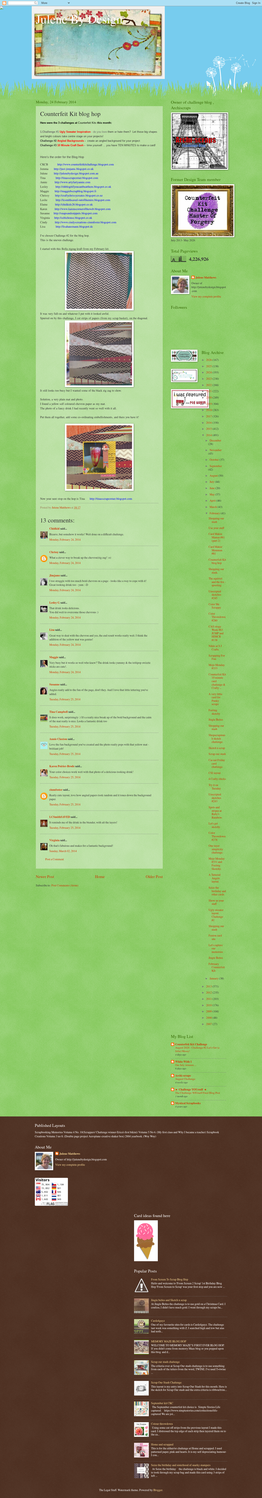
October (214, 460)
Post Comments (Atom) (64, 885)
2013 (209, 986)
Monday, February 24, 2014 (65, 539)
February (215, 513)
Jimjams (54, 575)
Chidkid (54, 529)
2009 (209, 1011)
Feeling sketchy (214, 711)
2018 (209, 410)
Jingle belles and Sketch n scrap (169, 1300)
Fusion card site (215, 937)
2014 (209, 435)
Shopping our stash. (216, 570)
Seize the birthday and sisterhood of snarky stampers (180, 1465)
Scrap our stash (217, 754)
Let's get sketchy (214, 825)
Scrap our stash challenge (165, 1362)
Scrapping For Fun (217, 657)
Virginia (54, 840)
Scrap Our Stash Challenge (166, 1382)
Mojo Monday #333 (217, 666)
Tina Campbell (58, 712)
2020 (209, 397)
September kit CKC (162, 1403)
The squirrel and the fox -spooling (217, 581)
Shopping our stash (216, 520)
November (216, 450)
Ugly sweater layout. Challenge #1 (216, 915)
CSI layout (215, 773)
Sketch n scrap (217, 748)
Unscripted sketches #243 (215, 797)
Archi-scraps (183, 1076)
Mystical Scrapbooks (188, 1103)
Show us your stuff (216, 902)
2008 (209, 1018)
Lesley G (54, 603)
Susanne (54, 684)
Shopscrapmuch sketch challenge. (217, 738)
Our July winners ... (185, 1065)
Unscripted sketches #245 (215, 594)
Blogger (157, 1490)
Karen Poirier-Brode (62, 766)
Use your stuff (216, 528)
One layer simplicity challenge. (216, 849)
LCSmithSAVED (59, 817)
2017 (209, 416)
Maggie (53, 657)
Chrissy (54, 552)
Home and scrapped (162, 1444)
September (216, 466)
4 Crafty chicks (217, 779)
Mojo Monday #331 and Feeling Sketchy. (217, 864)
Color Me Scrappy (215, 606)
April (213, 500)
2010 (209, 1005)
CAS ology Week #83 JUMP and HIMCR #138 (216, 633)
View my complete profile (206, 296)
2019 (209, 404)
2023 (209, 379)
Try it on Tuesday (215, 786)
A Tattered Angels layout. (214, 878)
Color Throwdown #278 (217, 836)
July (212, 482)
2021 (209, 391)
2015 (209, 429)
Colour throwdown (162, 1424)
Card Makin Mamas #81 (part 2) (217, 537)
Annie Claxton (58, 739)
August (214, 475)
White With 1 (183, 1062)
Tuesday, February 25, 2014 (64, 699)
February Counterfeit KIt (217, 967)
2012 (209, 992)
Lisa (51, 630)
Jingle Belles (216, 719)
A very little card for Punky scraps (215, 699)
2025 (209, 366)
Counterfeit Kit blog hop (217, 561)
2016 (209, 422)
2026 (209, 360)
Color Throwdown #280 (217, 617)
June (212, 488)
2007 (209, 1024)
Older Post (154, 876)
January (214, 978)
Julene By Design (79, 19)
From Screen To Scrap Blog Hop (169, 1279)
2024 (209, 372)
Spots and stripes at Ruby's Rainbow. (215, 812)
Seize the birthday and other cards (217, 891)
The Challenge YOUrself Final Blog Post (197, 1093)
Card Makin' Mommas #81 (215, 550)
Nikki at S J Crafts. (215, 647)
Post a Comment (54, 859)
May (212, 494)
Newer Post (45, 876)
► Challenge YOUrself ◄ (191, 1089)
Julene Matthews (205, 278)
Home (100, 876)
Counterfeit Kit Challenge (191, 1044)
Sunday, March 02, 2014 (63, 851)
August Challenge (185, 1079)
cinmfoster (55, 790)
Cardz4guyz (158, 1321)
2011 (209, 999)
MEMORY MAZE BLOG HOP (168, 1341)
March (214, 507)
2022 (209, 385)
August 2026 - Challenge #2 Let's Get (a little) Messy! (197, 1049)
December (215, 440)
